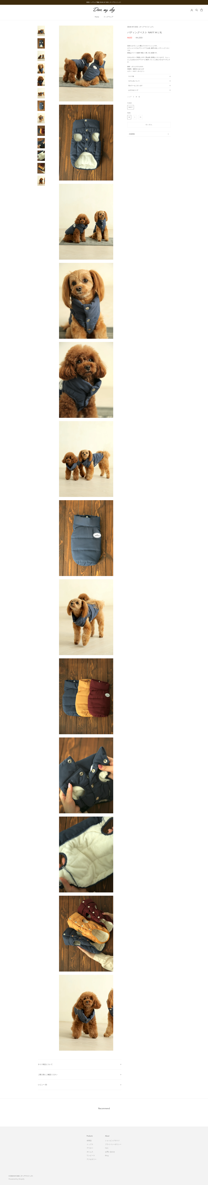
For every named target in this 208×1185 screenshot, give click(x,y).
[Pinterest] (139, 96)
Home (97, 17)
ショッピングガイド (112, 1140)
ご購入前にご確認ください (47, 1074)
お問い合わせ (110, 1152)
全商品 (89, 1140)
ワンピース (91, 1155)
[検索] (197, 10)
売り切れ (149, 125)
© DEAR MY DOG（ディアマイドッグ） (21, 1176)
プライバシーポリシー (113, 1144)
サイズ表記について (45, 1064)
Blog (107, 1155)
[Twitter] (136, 96)
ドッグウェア (108, 17)
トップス (90, 1144)
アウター (90, 1148)
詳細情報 (132, 134)
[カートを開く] (202, 10)
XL (140, 117)
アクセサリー (91, 1159)
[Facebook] (133, 96)
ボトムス (90, 1152)
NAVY (130, 107)
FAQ (106, 1148)
